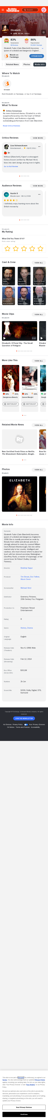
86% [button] (33, 39)
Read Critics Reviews (11, 126)
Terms (4, 1080)
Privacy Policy (40, 1080)
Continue (24, 1114)
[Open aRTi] (44, 10)
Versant (21, 1077)
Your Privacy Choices (37, 724)
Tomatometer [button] (15, 43)
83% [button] (13, 39)
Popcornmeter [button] (35, 43)
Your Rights (30, 1084)
